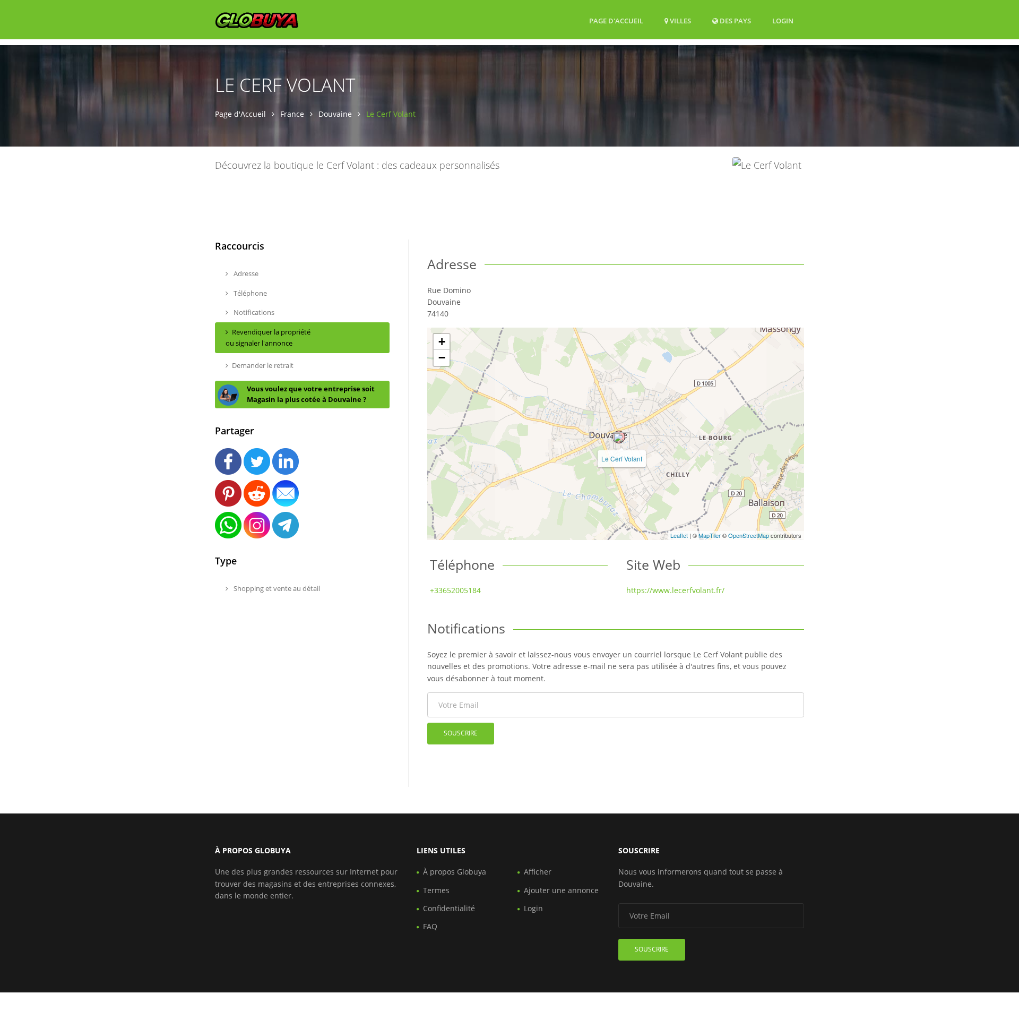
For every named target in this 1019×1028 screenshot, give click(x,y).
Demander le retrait (262, 365)
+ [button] (441, 341)
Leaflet (679, 535)
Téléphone (249, 293)
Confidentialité (449, 908)
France (292, 114)
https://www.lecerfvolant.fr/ (675, 590)
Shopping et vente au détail (276, 588)
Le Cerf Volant (621, 458)
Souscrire (461, 733)
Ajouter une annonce (561, 890)
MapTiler (709, 535)
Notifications (253, 312)
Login (782, 20)
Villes (679, 20)
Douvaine (335, 114)
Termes (436, 890)
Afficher (537, 872)
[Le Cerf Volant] (618, 437)
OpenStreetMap (748, 535)
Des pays (734, 20)
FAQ (430, 926)
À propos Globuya (454, 872)
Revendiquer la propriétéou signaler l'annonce (268, 337)
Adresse (245, 273)
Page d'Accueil (616, 20)
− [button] (441, 357)
